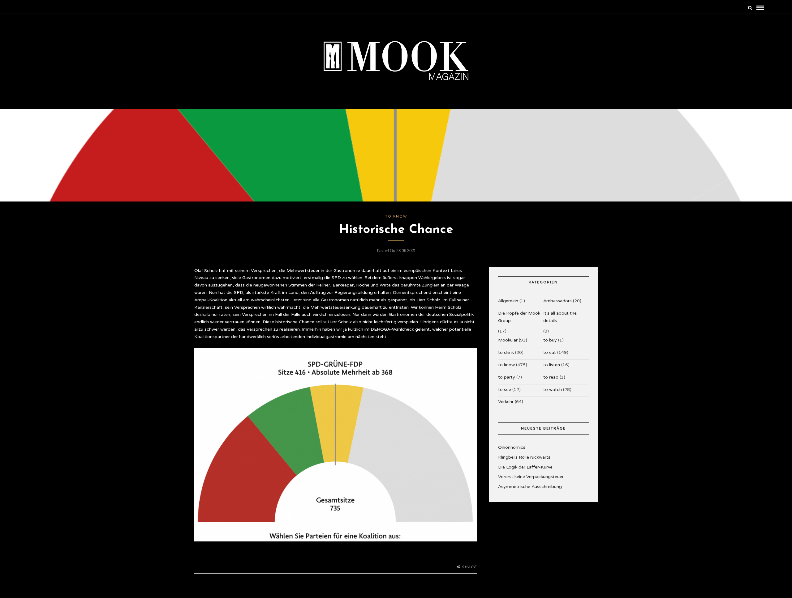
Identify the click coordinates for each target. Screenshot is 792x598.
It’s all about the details (560, 317)
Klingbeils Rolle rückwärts (524, 457)
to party (506, 377)
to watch (552, 389)
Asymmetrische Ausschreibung (530, 486)
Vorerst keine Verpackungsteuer (531, 476)
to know (396, 216)
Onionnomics (511, 447)
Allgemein (508, 300)
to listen (551, 364)
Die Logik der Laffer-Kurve (525, 467)
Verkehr (506, 401)
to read (550, 377)
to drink (506, 352)
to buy (550, 340)
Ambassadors (557, 300)
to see (504, 389)
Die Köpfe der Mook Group (519, 317)
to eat (549, 352)
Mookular (508, 340)
